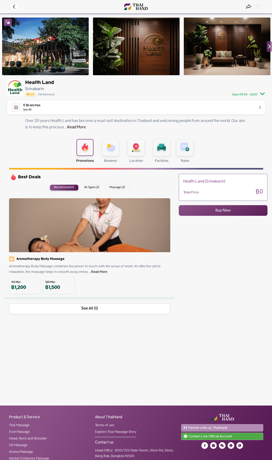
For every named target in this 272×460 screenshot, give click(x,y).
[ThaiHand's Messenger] (231, 445)
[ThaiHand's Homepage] (136, 6)
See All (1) (89, 308)
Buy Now (223, 210)
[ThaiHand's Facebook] (204, 445)
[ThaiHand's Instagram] (213, 445)
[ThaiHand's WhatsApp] (239, 445)
